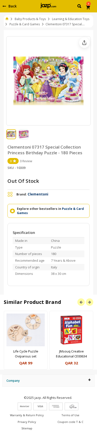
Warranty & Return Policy (27, 415)
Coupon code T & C (70, 422)
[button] (79, 7)
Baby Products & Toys (30, 19)
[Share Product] (84, 42)
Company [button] (13, 381)
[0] (88, 8)
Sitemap (26, 428)
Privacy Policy (27, 422)
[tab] (48, 380)
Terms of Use (70, 415)
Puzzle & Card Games (24, 24)
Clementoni (38, 194)
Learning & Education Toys (70, 19)
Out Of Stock (23, 181)
